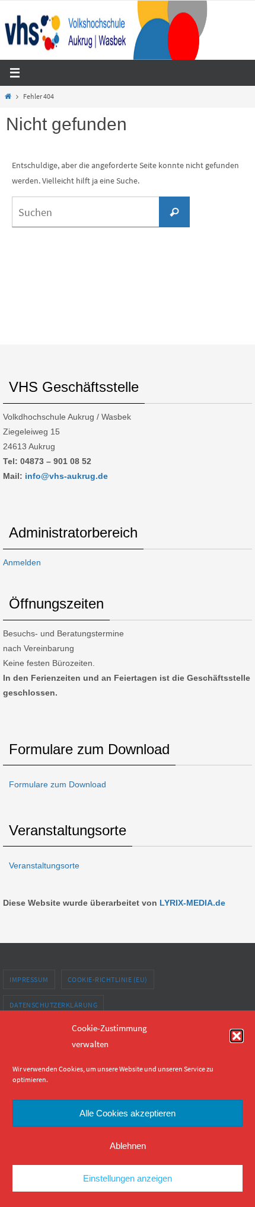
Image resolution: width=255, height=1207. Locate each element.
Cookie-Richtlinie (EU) (108, 979)
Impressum (29, 979)
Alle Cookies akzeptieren (127, 1113)
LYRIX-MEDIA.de (192, 902)
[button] (237, 1036)
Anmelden (22, 562)
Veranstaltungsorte (44, 865)
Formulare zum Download (57, 784)
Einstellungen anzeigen (127, 1178)
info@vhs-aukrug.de (66, 476)
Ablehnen (128, 1146)
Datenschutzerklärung (53, 1004)
